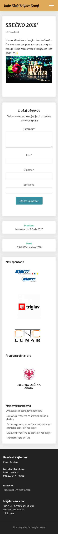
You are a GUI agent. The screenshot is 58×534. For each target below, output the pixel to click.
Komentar (29, 128)
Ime (29, 154)
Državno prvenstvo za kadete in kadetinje (28, 432)
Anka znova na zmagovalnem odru (24, 410)
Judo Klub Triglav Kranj (17, 490)
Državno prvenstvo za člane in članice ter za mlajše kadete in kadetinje (28, 426)
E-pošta (29, 169)
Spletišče (29, 184)
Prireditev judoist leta (18, 437)
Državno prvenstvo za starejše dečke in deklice (27, 417)
